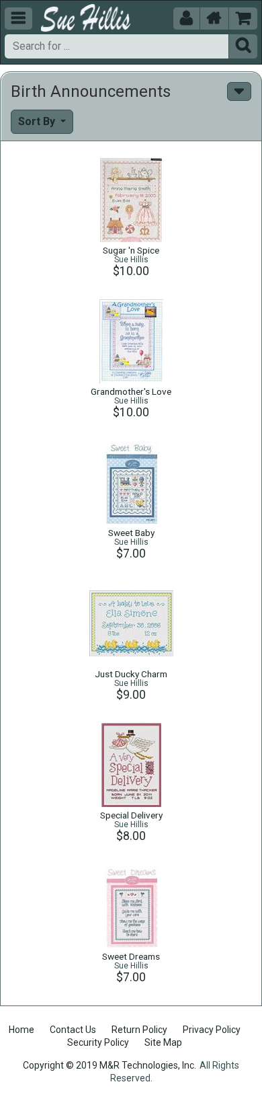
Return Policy (139, 1029)
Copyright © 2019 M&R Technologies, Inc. (109, 1065)
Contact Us (73, 1029)
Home (21, 1029)
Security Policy (98, 1042)
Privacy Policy (212, 1029)
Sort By (38, 121)
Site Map (163, 1042)
